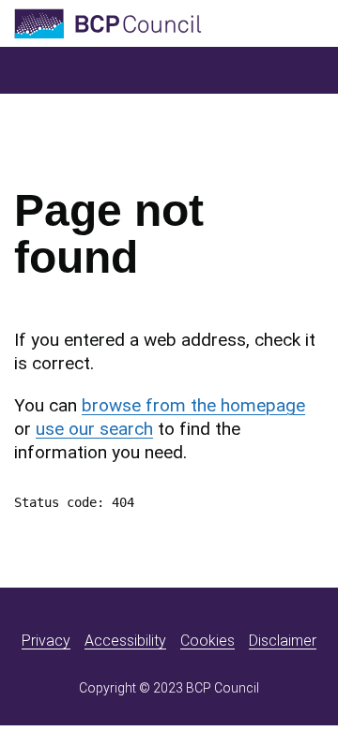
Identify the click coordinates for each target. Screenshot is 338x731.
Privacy (46, 640)
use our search (94, 429)
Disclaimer (282, 640)
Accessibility (125, 640)
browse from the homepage (193, 405)
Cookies (207, 640)
